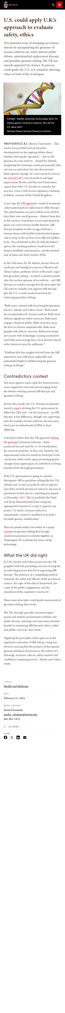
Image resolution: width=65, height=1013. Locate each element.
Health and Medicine (16, 686)
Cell (19, 178)
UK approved (28, 203)
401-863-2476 (12, 719)
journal (12, 178)
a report (16, 408)
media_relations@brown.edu (20, 714)
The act (30, 497)
